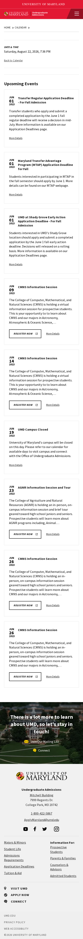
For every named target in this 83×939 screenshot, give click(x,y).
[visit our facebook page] (35, 829)
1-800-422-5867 (41, 813)
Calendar (21, 27)
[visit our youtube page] (25, 829)
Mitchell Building (41, 795)
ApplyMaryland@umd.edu (41, 820)
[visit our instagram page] (57, 829)
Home (7, 27)
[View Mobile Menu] (75, 13)
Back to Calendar (13, 60)
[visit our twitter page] (45, 829)
